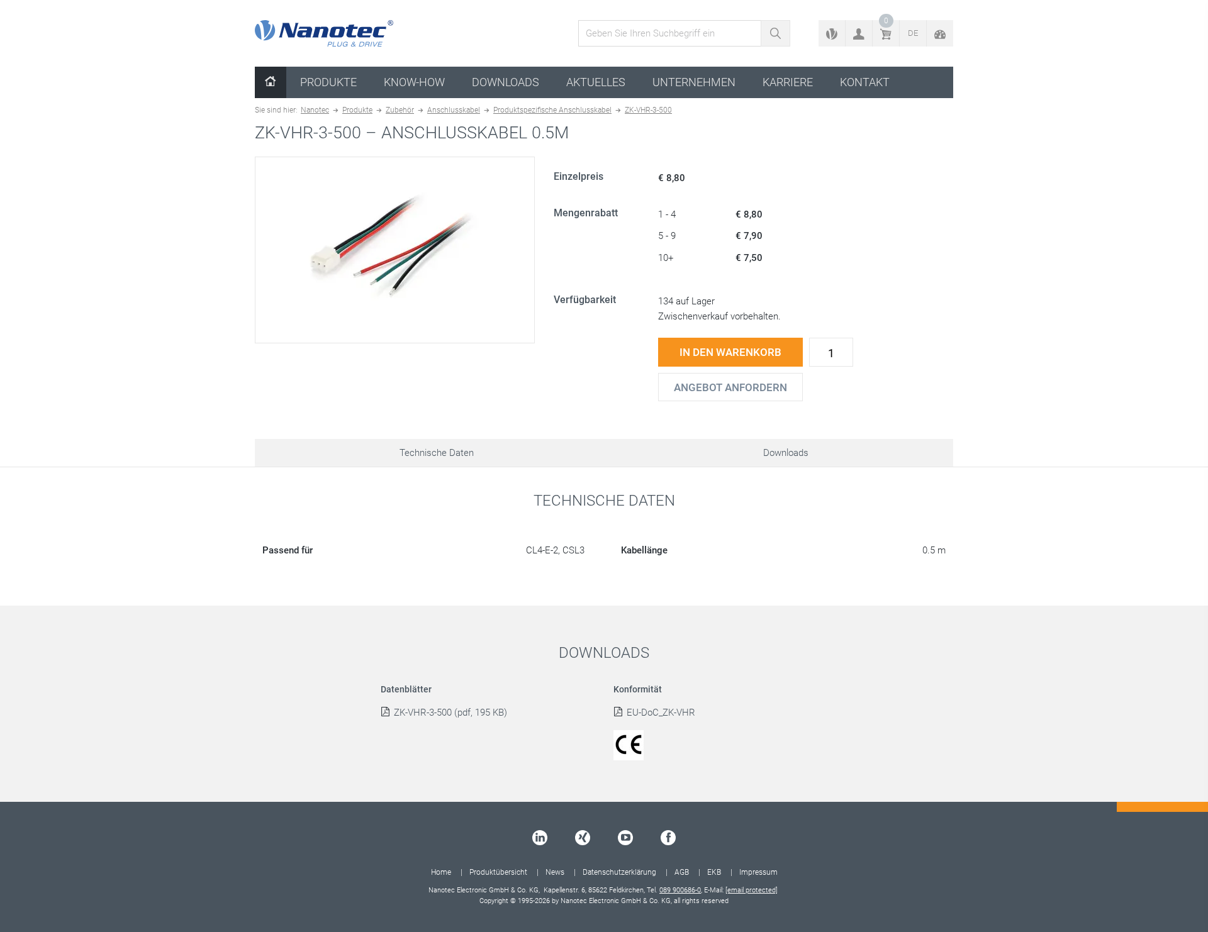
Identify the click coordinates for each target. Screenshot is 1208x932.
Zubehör (400, 110)
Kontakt (865, 82)
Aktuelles (595, 82)
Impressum (758, 872)
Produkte (328, 82)
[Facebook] (668, 837)
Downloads (505, 82)
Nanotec (315, 110)
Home (441, 872)
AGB (681, 872)
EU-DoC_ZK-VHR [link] (661, 712)
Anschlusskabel (453, 110)
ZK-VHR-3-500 (648, 110)
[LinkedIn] (539, 837)
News (554, 872)
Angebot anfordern (730, 387)
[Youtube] (625, 837)
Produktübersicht (498, 872)
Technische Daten (437, 452)
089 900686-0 (680, 890)
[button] (859, 33)
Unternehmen (693, 82)
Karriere (788, 82)
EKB (714, 872)
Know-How (414, 82)
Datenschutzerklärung (619, 872)
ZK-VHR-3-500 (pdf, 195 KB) (450, 712)
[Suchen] (775, 33)
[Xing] (582, 837)
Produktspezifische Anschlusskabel (552, 110)
